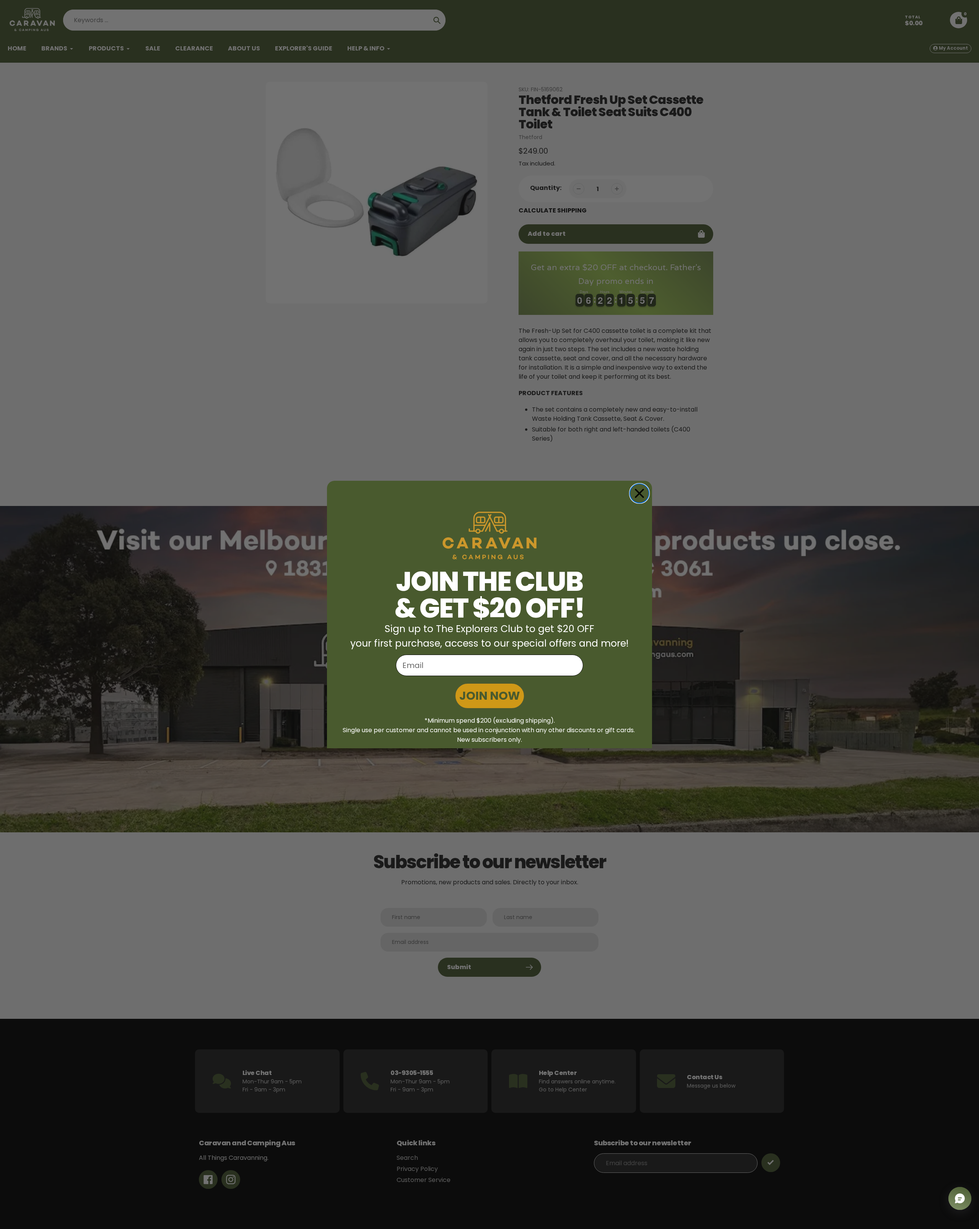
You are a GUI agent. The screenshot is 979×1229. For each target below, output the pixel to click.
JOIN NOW (489, 695)
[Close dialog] (639, 493)
